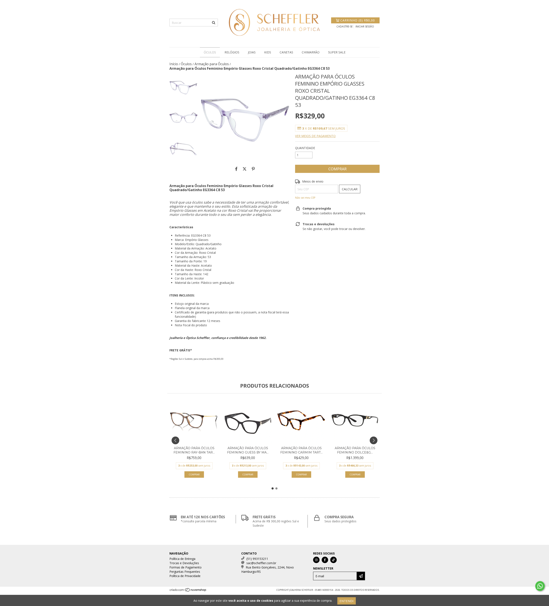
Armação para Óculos (212, 64)
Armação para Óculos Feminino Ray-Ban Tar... (194, 450)
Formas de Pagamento (185, 567)
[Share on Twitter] (245, 169)
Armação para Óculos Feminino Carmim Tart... (301, 450)
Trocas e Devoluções (184, 563)
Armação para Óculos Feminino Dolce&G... (355, 450)
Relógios (232, 52)
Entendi (346, 601)
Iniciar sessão (365, 26)
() (357, 20)
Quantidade (305, 148)
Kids (267, 52)
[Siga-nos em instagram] (316, 560)
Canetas (286, 52)
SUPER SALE (336, 52)
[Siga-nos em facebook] (325, 560)
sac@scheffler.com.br (261, 563)
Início (173, 64)
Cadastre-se (344, 26)
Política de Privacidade (185, 576)
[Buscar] (213, 22)
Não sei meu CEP (305, 197)
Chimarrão (311, 52)
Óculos (210, 52)
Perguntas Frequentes (184, 572)
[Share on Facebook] (236, 169)
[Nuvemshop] (188, 590)
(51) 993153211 (257, 559)
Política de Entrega (182, 559)
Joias (252, 52)
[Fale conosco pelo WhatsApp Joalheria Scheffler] (540, 586)
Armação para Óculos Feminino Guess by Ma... (247, 450)
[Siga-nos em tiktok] (333, 560)
